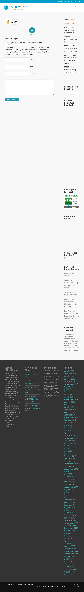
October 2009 (70, 525)
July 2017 (67, 389)
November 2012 (71, 463)
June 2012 (68, 474)
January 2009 (69, 546)
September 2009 (71, 528)
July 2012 (67, 471)
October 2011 (70, 484)
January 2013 (69, 458)
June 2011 (68, 494)
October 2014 (70, 420)
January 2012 (69, 482)
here (51, 397)
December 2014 (70, 415)
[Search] (75, 7)
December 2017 (70, 381)
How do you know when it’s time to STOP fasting (32, 390)
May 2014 (68, 430)
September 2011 (71, 487)
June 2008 (68, 561)
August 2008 (69, 556)
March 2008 (69, 566)
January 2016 (69, 402)
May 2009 (68, 538)
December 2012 (70, 461)
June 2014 (68, 427)
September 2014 (71, 422)
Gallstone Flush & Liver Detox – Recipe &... (71, 39)
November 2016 (71, 399)
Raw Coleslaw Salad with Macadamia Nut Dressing (71, 303)
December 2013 (70, 435)
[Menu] (79, 7)
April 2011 (68, 497)
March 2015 (69, 407)
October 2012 (70, 466)
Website (32, 74)
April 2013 (68, 453)
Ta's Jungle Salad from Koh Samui (71, 293)
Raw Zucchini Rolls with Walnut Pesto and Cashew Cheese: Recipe (71, 314)
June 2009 (68, 536)
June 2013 (68, 448)
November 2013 (71, 438)
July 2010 (67, 510)
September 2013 (71, 443)
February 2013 (70, 456)
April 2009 (68, 541)
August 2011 (69, 489)
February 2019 (70, 373)
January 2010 (69, 518)
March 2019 (69, 371)
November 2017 (71, 384)
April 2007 (68, 574)
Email (32, 66)
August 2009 (69, 530)
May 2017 (68, 394)
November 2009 (71, 523)
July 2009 (67, 533)
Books (80, 1)
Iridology (60, 1)
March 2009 (69, 543)
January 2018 (69, 379)
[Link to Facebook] (71, 584)
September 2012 (71, 469)
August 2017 (69, 386)
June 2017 (68, 391)
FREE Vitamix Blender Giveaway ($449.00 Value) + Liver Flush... (71, 48)
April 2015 (68, 404)
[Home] (15, 7)
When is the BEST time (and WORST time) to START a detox (32, 399)
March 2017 (69, 397)
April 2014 (68, 433)
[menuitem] (60, 1)
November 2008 (71, 551)
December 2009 (70, 520)
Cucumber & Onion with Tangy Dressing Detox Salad (71, 284)
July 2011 (67, 492)
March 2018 (69, 376)
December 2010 (70, 505)
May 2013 (68, 451)
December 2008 (70, 548)
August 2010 (69, 507)
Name (32, 59)
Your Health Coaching (71, 1)
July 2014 (67, 425)
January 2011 (69, 502)
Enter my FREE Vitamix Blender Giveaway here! (69, 30)
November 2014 (71, 417)
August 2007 (69, 572)
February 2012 (70, 479)
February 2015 (70, 409)
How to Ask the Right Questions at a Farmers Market (32, 408)
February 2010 (70, 515)
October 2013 (70, 440)
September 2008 (71, 553)
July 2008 (67, 559)
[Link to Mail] (77, 584)
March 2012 (69, 476)
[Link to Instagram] (74, 584)
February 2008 (70, 569)
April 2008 (68, 564)
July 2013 (67, 445)
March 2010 (69, 512)
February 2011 (70, 499)
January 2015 (69, 412)
